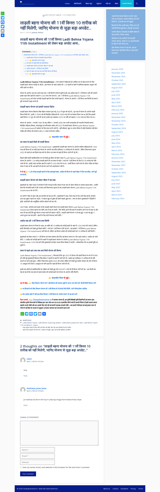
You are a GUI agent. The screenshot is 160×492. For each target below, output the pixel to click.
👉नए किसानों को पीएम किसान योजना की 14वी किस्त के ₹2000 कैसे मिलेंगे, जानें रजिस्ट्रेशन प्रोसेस (53, 288)
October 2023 (117, 169)
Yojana (35, 325)
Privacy (133, 489)
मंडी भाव (108, 3)
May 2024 (116, 143)
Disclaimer (124, 489)
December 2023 (118, 161)
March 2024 (117, 150)
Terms (140, 489)
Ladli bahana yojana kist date (72, 323)
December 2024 (118, 117)
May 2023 (116, 187)
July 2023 (116, 180)
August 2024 (117, 132)
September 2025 (119, 84)
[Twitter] (2, 26)
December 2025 (118, 73)
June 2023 (116, 183)
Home (67, 3)
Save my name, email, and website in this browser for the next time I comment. (56, 467)
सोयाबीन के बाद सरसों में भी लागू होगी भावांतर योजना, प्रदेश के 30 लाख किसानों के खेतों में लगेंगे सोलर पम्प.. (125, 41)
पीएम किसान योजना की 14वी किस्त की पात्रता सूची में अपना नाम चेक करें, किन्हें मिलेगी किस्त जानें (64, 283)
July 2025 (116, 91)
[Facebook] (2, 22)
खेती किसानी (77, 3)
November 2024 (118, 121)
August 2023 (117, 176)
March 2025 (117, 106)
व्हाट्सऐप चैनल (57, 277)
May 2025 (116, 98)
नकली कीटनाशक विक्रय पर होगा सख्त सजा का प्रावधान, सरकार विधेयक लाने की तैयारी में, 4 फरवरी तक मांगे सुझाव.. (125, 19)
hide (33, 52)
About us (106, 489)
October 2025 (117, 80)
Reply (25, 376)
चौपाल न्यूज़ (89, 3)
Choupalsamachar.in (42, 299)
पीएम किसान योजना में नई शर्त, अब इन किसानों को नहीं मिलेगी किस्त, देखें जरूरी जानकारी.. (125, 50)
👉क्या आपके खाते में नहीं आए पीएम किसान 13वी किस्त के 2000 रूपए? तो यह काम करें (48, 294)
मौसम (116, 3)
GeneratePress (52, 489)
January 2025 (117, 113)
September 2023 (119, 172)
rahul (29, 359)
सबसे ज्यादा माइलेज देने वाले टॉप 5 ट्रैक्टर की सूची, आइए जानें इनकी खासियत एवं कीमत (46, 330)
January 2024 (117, 158)
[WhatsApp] (2, 13)
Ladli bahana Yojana (30, 323)
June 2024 (116, 139)
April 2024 (116, 146)
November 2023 (118, 165)
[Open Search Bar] (137, 3)
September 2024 (119, 128)
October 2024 (117, 124)
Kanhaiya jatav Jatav (36, 388)
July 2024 (116, 135)
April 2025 (116, 102)
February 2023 (118, 198)
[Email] (2, 31)
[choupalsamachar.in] (27, 3)
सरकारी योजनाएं (127, 3)
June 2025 (116, 95)
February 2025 (118, 109)
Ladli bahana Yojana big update (49, 323)
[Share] (2, 35)
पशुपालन (98, 3)
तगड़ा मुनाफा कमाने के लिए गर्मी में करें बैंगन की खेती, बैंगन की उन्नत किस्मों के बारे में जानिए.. (47, 327)
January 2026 (117, 69)
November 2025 (118, 76)
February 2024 (118, 154)
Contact (115, 489)
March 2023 (117, 194)
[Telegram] (2, 18)
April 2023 (116, 191)
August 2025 (117, 87)
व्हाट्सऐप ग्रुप (57, 136)
